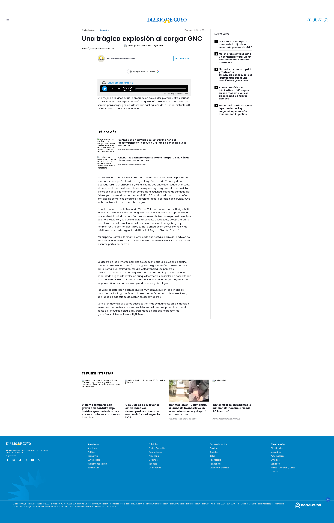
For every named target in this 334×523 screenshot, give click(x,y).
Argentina (104, 30)
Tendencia (215, 463)
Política (91, 452)
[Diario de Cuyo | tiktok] (326, 20)
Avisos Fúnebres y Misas (283, 467)
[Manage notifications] (328, 499)
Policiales (153, 444)
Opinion (213, 448)
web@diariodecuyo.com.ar (132, 504)
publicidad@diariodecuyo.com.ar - (194, 504)
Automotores (277, 455)
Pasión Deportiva (157, 448)
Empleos (275, 459)
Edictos (274, 471)
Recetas (153, 463)
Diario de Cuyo (88, 30)
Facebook (7, 460)
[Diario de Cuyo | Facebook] (310, 20)
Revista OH (93, 467)
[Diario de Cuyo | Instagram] (315, 20)
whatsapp (39, 460)
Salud (212, 455)
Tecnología (215, 459)
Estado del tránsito (219, 467)
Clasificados (277, 448)
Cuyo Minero (94, 459)
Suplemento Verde (97, 463)
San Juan (92, 448)
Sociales (214, 452)
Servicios (275, 463)
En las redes (155, 467)
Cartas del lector (218, 444)
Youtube (32, 460)
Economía (93, 455)
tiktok (20, 460)
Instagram (14, 460)
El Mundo (153, 459)
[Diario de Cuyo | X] (320, 20)
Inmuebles (276, 452)
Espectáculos (155, 452)
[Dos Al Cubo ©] (308, 507)
